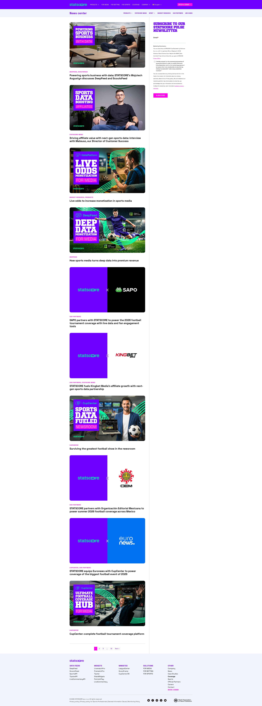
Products (126, 13)
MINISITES (123, 666)
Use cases (188, 13)
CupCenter (74, 445)
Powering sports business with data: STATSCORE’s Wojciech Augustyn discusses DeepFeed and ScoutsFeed (106, 77)
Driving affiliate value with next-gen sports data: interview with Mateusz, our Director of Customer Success (105, 139)
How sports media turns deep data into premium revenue (104, 260)
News (170, 671)
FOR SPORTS (126, 5)
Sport (151, 13)
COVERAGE (135, 5)
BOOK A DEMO (183, 4)
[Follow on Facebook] (152, 700)
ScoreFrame (123, 671)
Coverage (171, 676)
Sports (170, 679)
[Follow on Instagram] (157, 700)
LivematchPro (99, 668)
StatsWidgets (99, 676)
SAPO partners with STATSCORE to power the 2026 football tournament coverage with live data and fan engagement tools (105, 323)
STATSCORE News (141, 13)
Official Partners (174, 682)
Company (171, 668)
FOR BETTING (115, 5)
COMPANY (145, 5)
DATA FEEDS (75, 666)
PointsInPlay (99, 679)
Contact (171, 687)
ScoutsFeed (83, 72)
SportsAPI (73, 674)
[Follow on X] (161, 700)
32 (111, 648)
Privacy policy (74, 701)
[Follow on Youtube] (165, 700)
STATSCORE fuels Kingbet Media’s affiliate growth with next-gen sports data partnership (106, 387)
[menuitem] (157, 5)
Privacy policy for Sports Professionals (93, 701)
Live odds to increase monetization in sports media (101, 200)
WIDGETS (98, 666)
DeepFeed (73, 72)
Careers (171, 684)
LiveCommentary (100, 682)
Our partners (178, 13)
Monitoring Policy (134, 701)
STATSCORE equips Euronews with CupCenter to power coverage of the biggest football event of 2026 (103, 572)
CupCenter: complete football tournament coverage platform (107, 633)
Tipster (97, 674)
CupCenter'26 (124, 674)
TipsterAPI (73, 676)
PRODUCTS (93, 5)
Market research (164, 13)
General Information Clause (117, 701)
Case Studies (173, 674)
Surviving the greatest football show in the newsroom (102, 448)
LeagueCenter (124, 668)
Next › (117, 648)
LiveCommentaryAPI (77, 679)
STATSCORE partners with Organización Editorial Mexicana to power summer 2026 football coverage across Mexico (107, 510)
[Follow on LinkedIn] (148, 700)
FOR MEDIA (105, 5)
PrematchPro (99, 671)
